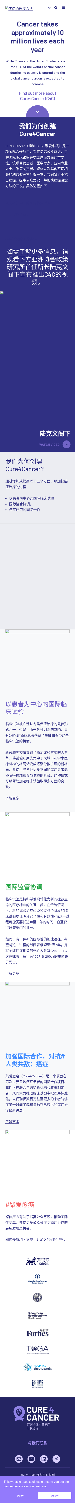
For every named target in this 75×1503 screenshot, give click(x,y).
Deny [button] (20, 1495)
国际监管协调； (17, 214)
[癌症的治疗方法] (36, 1413)
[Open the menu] (55, 7)
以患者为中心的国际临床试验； (29, 203)
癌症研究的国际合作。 (22, 239)
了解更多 (12, 798)
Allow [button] (54, 1495)
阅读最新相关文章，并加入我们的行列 (34, 1240)
